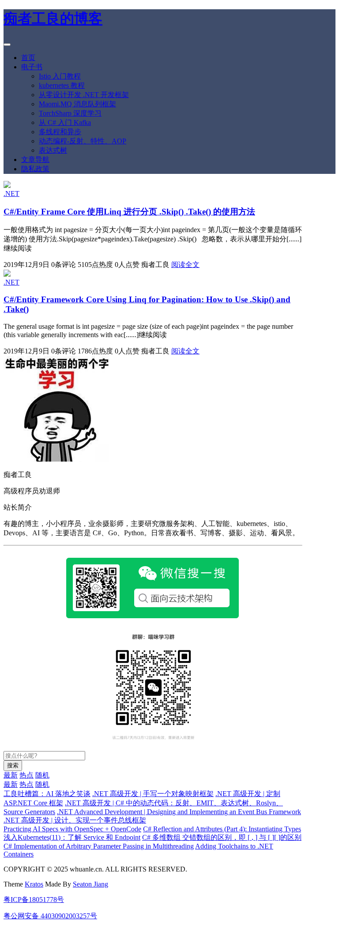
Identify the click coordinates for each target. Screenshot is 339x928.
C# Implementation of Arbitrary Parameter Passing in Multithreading (99, 846)
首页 (28, 57)
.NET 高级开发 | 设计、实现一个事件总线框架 (75, 820)
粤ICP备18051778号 (34, 899)
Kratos (34, 884)
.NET (11, 193)
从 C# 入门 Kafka (65, 122)
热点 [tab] (26, 775)
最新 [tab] (11, 775)
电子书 (31, 67)
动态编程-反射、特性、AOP (82, 141)
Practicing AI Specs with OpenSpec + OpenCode (72, 829)
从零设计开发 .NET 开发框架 (84, 94)
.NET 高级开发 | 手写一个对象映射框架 (153, 793)
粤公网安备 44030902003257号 (50, 916)
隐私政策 (35, 169)
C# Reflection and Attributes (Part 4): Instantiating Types (222, 829)
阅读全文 (185, 264)
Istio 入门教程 (60, 76)
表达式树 (53, 150)
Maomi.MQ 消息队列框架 (77, 104)
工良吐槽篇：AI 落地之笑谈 (47, 793)
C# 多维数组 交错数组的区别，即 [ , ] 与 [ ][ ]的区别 (221, 837)
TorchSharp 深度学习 (70, 113)
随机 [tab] (42, 775)
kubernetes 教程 (62, 85)
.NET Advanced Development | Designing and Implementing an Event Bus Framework (179, 811)
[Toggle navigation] (7, 44)
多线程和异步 (60, 131)
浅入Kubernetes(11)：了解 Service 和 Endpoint (72, 837)
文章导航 (35, 159)
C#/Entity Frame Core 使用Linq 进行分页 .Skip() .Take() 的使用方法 (129, 211)
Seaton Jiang (90, 884)
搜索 (13, 765)
